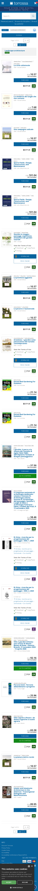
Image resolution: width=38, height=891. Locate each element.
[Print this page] (34, 30)
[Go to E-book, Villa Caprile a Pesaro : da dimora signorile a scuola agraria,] (6, 722)
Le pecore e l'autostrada (24, 309)
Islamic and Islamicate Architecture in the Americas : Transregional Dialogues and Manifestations (24, 791)
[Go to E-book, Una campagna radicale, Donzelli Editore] (6, 133)
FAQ (3, 861)
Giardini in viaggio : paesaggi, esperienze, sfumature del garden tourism (23, 237)
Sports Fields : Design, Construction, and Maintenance (23, 164)
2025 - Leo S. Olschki (19, 458)
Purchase (25, 80)
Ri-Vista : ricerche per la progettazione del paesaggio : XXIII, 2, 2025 (24, 589)
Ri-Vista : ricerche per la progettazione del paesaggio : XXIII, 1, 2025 (24, 539)
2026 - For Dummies (19, 385)
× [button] (32, 866)
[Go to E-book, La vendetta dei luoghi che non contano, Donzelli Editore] (6, 101)
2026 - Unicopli (18, 241)
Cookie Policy (6, 850)
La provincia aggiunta (23, 278)
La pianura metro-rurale (24, 757)
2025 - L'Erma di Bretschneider (22, 651)
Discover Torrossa (7, 845)
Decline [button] (25, 882)
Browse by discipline (22, 21)
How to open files (7, 863)
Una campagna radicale (23, 129)
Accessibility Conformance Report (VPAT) (14, 855)
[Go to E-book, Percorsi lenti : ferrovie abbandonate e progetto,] (6, 689)
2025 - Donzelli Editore (20, 759)
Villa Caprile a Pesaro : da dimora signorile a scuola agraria (24, 719)
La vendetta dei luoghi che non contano (25, 97)
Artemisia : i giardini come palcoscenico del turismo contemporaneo (25, 342)
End (20, 45)
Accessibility (5, 852)
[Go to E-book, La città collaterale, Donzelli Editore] (6, 67)
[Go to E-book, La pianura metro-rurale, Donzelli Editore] (6, 761)
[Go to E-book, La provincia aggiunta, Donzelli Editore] (6, 281)
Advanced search (7, 21)
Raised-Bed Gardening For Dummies (24, 382)
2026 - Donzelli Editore (20, 67)
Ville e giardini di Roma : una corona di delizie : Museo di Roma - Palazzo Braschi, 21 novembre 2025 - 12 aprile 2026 (25, 645)
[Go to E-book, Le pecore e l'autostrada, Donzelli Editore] (6, 312)
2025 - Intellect (17, 797)
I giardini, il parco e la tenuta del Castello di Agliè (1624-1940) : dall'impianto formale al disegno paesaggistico (24, 453)
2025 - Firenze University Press (22, 543)
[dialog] (17, 877)
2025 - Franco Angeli (19, 688)
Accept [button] (8, 882)
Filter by (19, 35)
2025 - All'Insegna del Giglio (21, 510)
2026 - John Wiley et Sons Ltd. (21, 168)
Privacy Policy (6, 848)
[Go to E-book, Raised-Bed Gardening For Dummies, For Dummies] (6, 385)
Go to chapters (25, 476)
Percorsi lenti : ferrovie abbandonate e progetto (24, 686)
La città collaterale (22, 65)
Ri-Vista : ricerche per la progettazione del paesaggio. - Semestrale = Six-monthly (24, 551)
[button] (33, 16)
